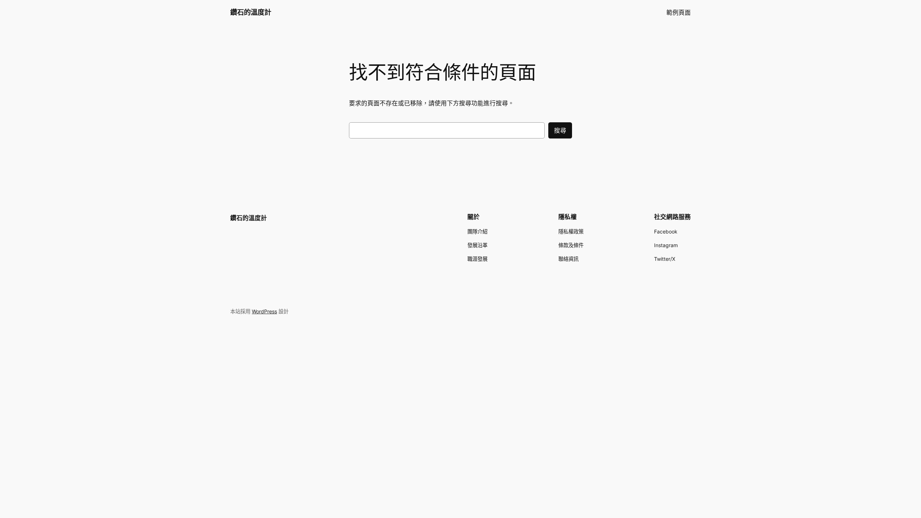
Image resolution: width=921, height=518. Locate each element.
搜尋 (560, 130)
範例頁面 (678, 12)
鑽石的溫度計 (250, 12)
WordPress (264, 311)
